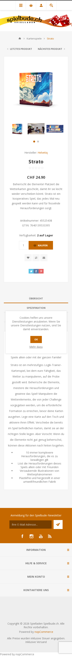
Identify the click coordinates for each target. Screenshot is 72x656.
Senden (58, 524)
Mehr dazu (36, 347)
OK (36, 339)
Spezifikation (36, 308)
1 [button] (34, 142)
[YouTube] (41, 536)
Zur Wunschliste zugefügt (28, 257)
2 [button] (38, 142)
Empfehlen (43, 257)
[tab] (36, 298)
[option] (17, 128)
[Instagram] (31, 536)
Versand (42, 642)
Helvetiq (43, 152)
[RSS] (50, 536)
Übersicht (36, 298)
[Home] (20, 38)
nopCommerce (44, 632)
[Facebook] (22, 536)
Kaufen (43, 245)
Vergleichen (36, 257)
